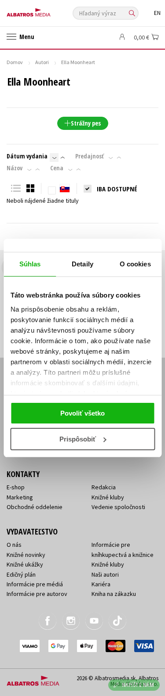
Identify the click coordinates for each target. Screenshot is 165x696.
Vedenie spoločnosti (118, 507)
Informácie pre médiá (35, 584)
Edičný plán (21, 574)
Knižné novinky (26, 555)
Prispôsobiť (77, 439)
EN (157, 13)
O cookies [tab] (135, 264)
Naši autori (105, 574)
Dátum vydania (27, 156)
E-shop (16, 487)
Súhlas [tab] (30, 264)
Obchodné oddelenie (34, 507)
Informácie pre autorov (37, 594)
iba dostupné (117, 188)
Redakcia (104, 487)
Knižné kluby (108, 497)
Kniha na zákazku (114, 594)
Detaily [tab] (82, 264)
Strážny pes (86, 123)
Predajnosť (89, 156)
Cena (56, 168)
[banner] (46, 10)
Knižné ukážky (25, 564)
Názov (14, 168)
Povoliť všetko (82, 413)
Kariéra (101, 584)
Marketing (20, 497)
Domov (15, 62)
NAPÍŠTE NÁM (138, 685)
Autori (42, 62)
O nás (14, 545)
